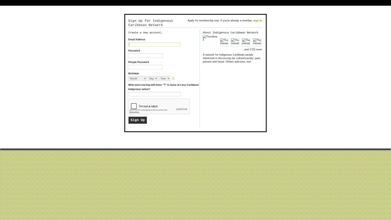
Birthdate (133, 73)
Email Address (136, 39)
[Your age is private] (173, 79)
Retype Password (138, 62)
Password (134, 50)
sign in (257, 20)
